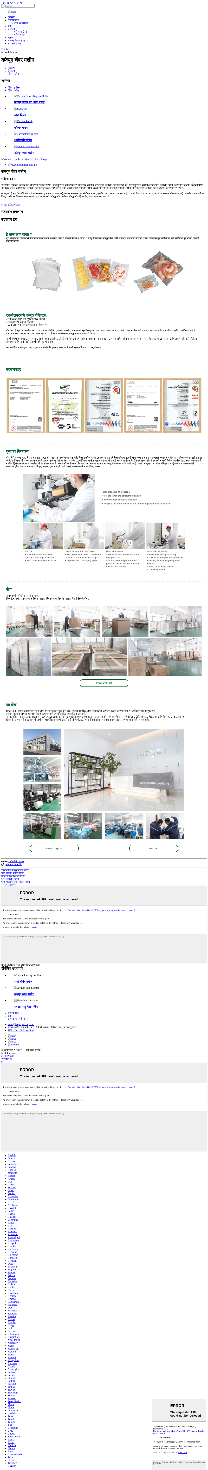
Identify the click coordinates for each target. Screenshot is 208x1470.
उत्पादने (11, 29)
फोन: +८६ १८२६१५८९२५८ (21, 1030)
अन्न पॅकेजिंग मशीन (10, 879)
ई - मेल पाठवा (7, 1056)
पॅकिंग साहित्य (20, 31)
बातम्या (11, 37)
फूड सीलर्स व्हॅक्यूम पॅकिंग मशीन (15, 882)
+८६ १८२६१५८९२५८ (11, 2)
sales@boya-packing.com (21, 1024)
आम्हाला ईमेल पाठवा (10, 204)
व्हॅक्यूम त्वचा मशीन (24, 152)
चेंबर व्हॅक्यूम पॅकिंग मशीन (12, 873)
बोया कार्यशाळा (21, 23)
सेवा (10, 26)
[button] (104, 683)
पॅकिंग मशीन (19, 34)
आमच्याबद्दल (13, 20)
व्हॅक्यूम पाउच (21, 127)
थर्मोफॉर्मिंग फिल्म (23, 140)
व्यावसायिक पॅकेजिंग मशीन (13, 876)
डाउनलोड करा (14, 43)
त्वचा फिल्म (20, 115)
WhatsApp (6, 1058)
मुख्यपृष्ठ (11, 17)
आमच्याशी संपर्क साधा (18, 40)
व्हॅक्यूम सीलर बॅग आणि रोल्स (29, 102)
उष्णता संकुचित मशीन (26, 1006)
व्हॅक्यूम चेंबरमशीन (9, 884)
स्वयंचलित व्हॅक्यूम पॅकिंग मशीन (15, 870)
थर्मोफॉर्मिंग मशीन (16, 861)
